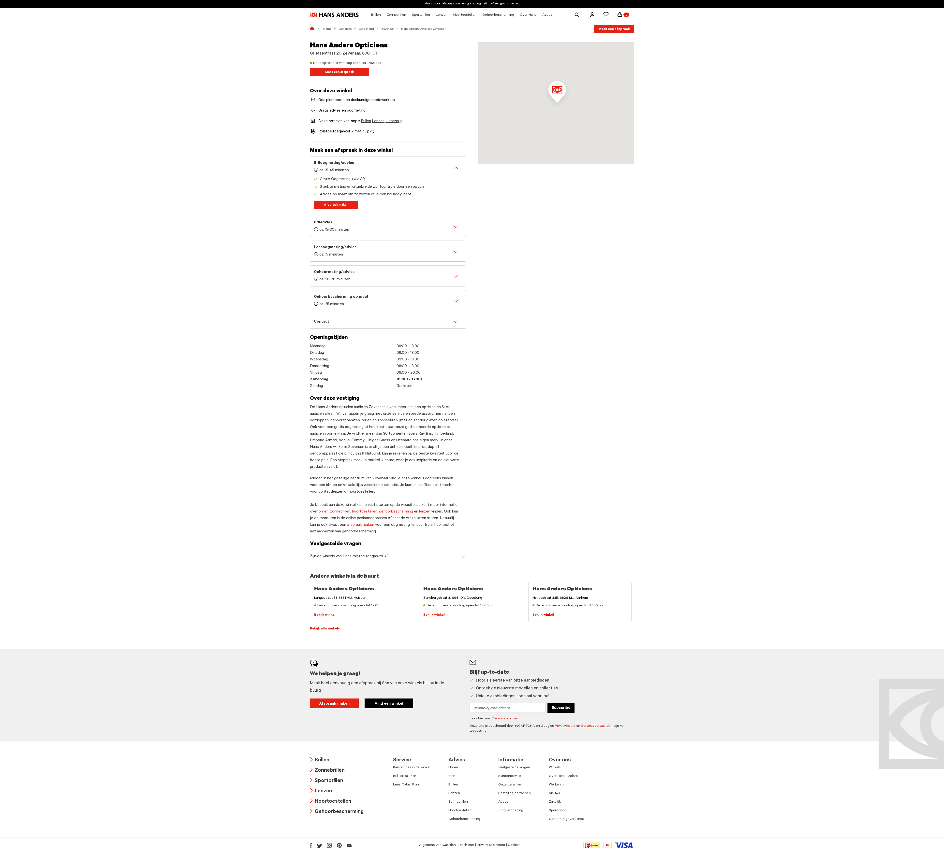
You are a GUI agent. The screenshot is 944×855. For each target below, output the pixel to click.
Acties (503, 802)
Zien (451, 776)
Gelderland (366, 29)
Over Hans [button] (528, 15)
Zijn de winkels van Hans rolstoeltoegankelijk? (349, 556)
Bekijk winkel (325, 615)
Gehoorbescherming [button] (498, 15)
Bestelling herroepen (514, 794)
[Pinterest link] (339, 845)
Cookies (514, 845)
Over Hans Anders (563, 776)
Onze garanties (510, 785)
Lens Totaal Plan (406, 785)
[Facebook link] (311, 845)
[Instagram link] (329, 845)
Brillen (366, 121)
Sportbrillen (326, 781)
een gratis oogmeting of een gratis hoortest (490, 4)
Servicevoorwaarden (597, 726)
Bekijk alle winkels (325, 629)
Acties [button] (547, 15)
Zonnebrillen (327, 771)
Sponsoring (558, 811)
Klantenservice (509, 776)
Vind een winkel (389, 704)
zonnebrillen (340, 512)
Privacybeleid (565, 726)
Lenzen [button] (441, 15)
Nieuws (554, 794)
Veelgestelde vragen (514, 768)
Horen (453, 768)
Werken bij (557, 785)
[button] (592, 14)
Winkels (555, 768)
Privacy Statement (491, 845)
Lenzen (378, 121)
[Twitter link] (319, 845)
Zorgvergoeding (510, 811)
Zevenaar (387, 29)
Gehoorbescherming (337, 812)
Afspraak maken (336, 205)
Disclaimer (466, 845)
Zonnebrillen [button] (396, 15)
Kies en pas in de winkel (411, 768)
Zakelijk (555, 802)
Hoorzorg (393, 121)
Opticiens (345, 29)
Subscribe (561, 708)
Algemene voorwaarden (437, 845)
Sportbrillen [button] (421, 15)
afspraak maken (360, 525)
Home (327, 29)
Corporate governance (566, 819)
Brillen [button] (376, 15)
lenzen (424, 512)
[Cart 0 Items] (620, 14)
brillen (323, 512)
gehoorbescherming (396, 512)
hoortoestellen (364, 512)
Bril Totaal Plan (404, 776)
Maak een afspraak (614, 29)
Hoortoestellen (330, 802)
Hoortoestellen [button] (464, 15)
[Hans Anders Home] (334, 15)
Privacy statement (505, 719)
